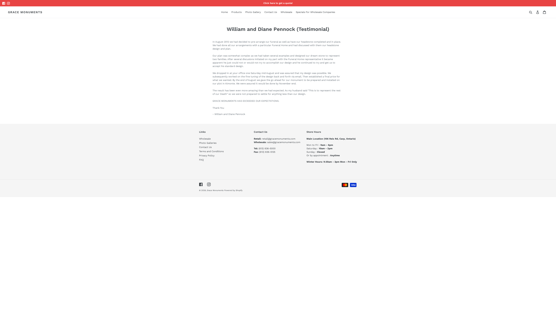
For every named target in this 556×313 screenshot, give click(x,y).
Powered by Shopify (233, 190)
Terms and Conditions (211, 151)
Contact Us (205, 147)
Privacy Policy (206, 155)
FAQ (201, 159)
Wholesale (205, 138)
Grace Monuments (25, 12)
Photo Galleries (207, 143)
